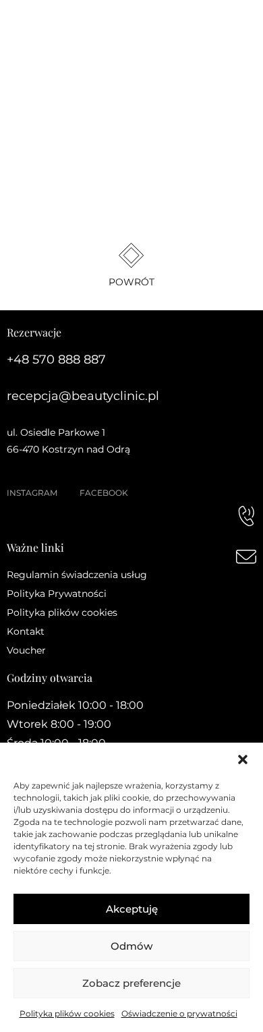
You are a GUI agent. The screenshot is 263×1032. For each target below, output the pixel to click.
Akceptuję (132, 908)
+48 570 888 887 (56, 359)
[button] (243, 759)
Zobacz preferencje (131, 983)
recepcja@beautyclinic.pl (83, 396)
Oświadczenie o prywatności (179, 1013)
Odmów (131, 946)
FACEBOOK (104, 493)
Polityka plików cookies (67, 1013)
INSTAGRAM (32, 493)
